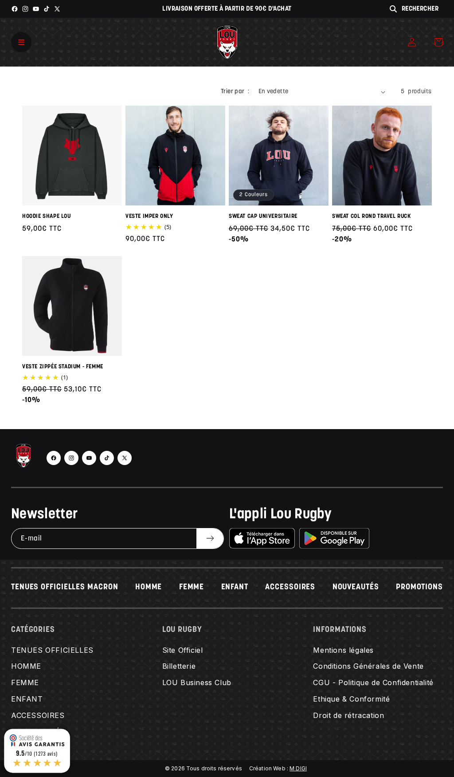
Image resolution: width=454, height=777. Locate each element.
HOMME (148, 588)
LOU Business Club (196, 682)
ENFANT (234, 588)
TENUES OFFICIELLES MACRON (64, 588)
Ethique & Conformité (351, 698)
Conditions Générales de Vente (368, 666)
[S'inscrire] (209, 538)
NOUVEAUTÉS (356, 588)
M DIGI (298, 768)
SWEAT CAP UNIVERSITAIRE (263, 216)
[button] (438, 42)
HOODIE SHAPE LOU (46, 216)
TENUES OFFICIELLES (52, 650)
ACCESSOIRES (290, 588)
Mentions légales (343, 650)
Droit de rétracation (348, 715)
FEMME (191, 588)
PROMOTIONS (419, 588)
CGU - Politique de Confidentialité (373, 682)
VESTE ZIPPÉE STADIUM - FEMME (62, 367)
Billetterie (179, 666)
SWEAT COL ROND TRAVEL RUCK (371, 216)
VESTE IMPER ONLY (149, 216)
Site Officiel (182, 650)
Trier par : (235, 91)
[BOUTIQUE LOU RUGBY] (23, 458)
